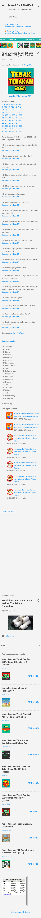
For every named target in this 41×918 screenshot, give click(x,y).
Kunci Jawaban (8, 511)
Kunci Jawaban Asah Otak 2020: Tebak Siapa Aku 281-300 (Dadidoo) (17, 769)
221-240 (12, 112)
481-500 (19, 123)
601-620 (19, 129)
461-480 (12, 123)
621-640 (5, 131)
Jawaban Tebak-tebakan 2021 (20, 96)
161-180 (12, 110)
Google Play (28, 65)
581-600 (12, 129)
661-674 (19, 131)
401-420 (12, 121)
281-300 (12, 115)
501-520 (5, 126)
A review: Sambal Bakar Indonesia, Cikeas (20, 33)
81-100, (4, 107)
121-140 (18, 107)
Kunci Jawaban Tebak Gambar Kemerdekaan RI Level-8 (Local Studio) (25, 465)
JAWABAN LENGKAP (20, 5)
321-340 (5, 118)
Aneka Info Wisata (17, 333)
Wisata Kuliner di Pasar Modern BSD (18, 27)
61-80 (18, 104)
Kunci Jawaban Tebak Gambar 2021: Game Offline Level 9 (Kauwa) (16, 662)
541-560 (19, 126)
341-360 (12, 118)
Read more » (33, 676)
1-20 (3, 104)
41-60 (13, 104)
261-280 (5, 115)
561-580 (5, 129)
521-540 (12, 126)
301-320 (19, 115)
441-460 (5, 123)
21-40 (8, 104)
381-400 (5, 121)
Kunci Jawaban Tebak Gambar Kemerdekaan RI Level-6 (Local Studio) (25, 492)
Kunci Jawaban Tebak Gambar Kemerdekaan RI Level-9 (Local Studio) (25, 451)
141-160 (5, 110)
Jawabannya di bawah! (10, 151)
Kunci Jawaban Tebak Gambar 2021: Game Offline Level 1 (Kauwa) (16, 798)
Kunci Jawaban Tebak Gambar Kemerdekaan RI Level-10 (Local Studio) (25, 438)
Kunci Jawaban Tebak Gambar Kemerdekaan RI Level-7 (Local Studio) (25, 479)
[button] (37, 53)
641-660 (12, 131)
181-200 (19, 110)
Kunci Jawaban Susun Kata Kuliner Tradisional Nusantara (17, 603)
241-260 (19, 112)
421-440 (19, 121)
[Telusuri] (37, 6)
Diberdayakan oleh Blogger (20, 912)
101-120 (11, 107)
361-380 (19, 118)
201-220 (5, 112)
